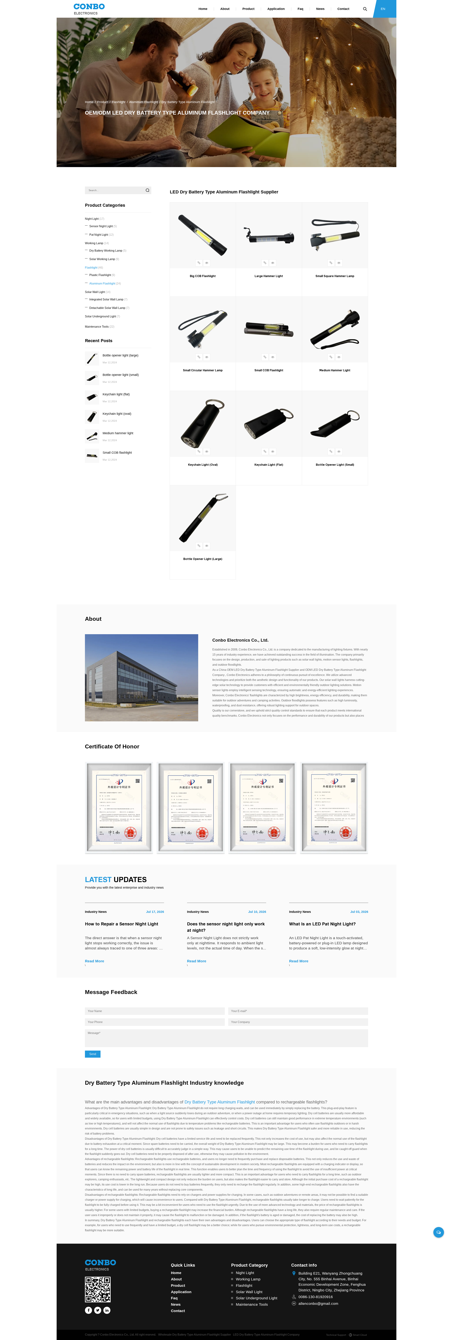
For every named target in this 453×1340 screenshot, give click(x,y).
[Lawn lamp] (198, 808)
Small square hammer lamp (335, 276)
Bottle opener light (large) (202, 559)
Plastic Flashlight (102, 275)
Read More (100, 961)
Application (276, 9)
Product (248, 9)
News (320, 9)
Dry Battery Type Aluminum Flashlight (220, 1102)
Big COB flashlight (203, 276)
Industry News (101, 912)
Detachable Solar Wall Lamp (109, 307)
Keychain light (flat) (268, 464)
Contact (343, 9)
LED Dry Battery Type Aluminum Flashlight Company (266, 1334)
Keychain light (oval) (203, 464)
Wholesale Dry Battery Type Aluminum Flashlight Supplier (194, 1334)
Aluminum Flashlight (143, 102)
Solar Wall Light (97, 291)
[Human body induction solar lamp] (127, 808)
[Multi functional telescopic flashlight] (270, 808)
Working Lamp (97, 243)
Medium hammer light (334, 370)
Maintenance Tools (99, 326)
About (225, 9)
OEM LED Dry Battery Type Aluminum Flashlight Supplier (263, 669)
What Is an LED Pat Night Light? (226, 923)
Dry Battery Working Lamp (107, 250)
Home (203, 9)
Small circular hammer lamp (203, 370)
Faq (300, 9)
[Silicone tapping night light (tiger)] (342, 808)
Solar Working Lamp (104, 259)
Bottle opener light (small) (335, 464)
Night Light (94, 218)
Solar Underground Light (102, 316)
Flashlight (118, 102)
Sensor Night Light (103, 226)
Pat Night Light (101, 234)
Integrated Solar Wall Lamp (108, 299)
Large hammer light (269, 276)
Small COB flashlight (268, 370)
